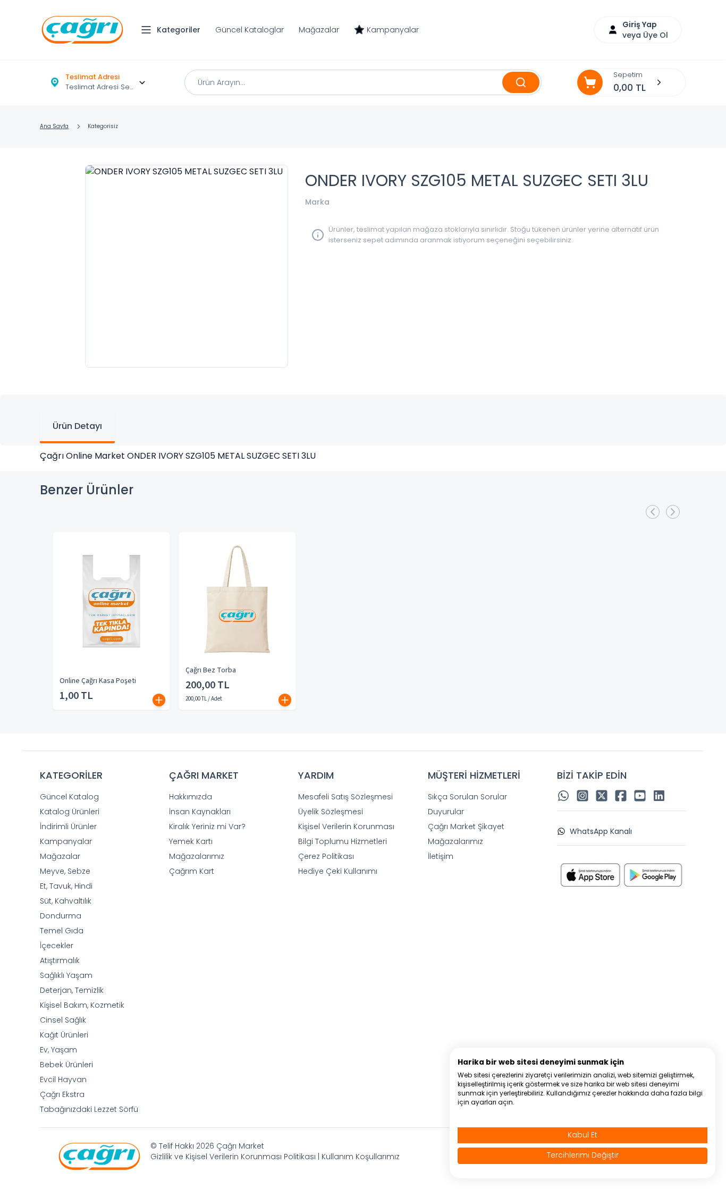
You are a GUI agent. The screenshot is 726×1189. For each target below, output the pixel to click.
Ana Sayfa (54, 126)
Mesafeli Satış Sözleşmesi (345, 796)
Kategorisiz (103, 126)
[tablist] (363, 419)
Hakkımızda (190, 796)
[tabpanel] (363, 456)
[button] (173, 30)
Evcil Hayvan (63, 1079)
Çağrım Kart (191, 871)
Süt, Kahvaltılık (65, 901)
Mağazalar (319, 29)
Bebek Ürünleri (66, 1064)
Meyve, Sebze (65, 871)
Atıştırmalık (60, 960)
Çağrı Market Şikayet (466, 826)
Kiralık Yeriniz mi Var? (207, 826)
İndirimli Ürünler (68, 826)
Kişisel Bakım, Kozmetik (82, 1005)
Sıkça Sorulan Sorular (467, 796)
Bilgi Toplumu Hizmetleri (342, 841)
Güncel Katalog (69, 796)
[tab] (77, 427)
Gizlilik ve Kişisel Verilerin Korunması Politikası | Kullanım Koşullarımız (275, 1156)
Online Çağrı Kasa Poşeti (98, 681)
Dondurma (60, 915)
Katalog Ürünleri (69, 811)
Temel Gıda (61, 930)
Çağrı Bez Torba (210, 670)
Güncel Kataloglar (249, 29)
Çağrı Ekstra (62, 1094)
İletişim (440, 856)
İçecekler (56, 945)
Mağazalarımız (196, 856)
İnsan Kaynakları (200, 811)
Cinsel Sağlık (63, 1020)
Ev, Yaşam (58, 1049)
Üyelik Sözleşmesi (330, 811)
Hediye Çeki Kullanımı (337, 871)
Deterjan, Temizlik (72, 990)
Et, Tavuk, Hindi (66, 886)
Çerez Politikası (326, 856)
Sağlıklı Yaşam (66, 975)
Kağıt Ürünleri (64, 1035)
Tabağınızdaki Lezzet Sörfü (89, 1109)
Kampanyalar (393, 29)
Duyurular (446, 811)
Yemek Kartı (191, 841)
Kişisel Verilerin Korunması (346, 826)
